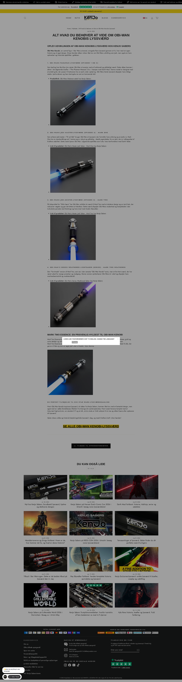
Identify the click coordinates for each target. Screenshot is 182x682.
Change (74, 342)
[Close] (118, 339)
